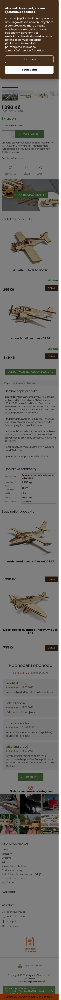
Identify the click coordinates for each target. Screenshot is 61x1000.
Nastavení (29, 59)
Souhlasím (29, 69)
